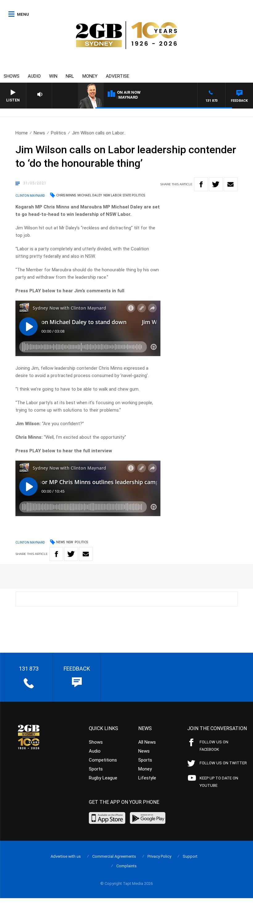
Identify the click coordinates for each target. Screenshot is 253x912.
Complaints (126, 866)
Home (21, 133)
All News (147, 742)
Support (190, 856)
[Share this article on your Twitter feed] (216, 184)
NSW (69, 542)
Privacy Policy (159, 856)
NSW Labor (112, 195)
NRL (70, 76)
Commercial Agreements (114, 856)
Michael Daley (89, 195)
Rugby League (103, 778)
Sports (96, 769)
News (39, 133)
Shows (11, 76)
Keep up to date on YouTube (219, 782)
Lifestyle (147, 778)
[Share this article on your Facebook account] (201, 184)
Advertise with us (66, 856)
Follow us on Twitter (223, 763)
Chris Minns (66, 195)
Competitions (103, 760)
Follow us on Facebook (214, 746)
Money (89, 76)
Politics (58, 133)
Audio (34, 76)
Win (53, 76)
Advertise (117, 76)
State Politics (134, 195)
